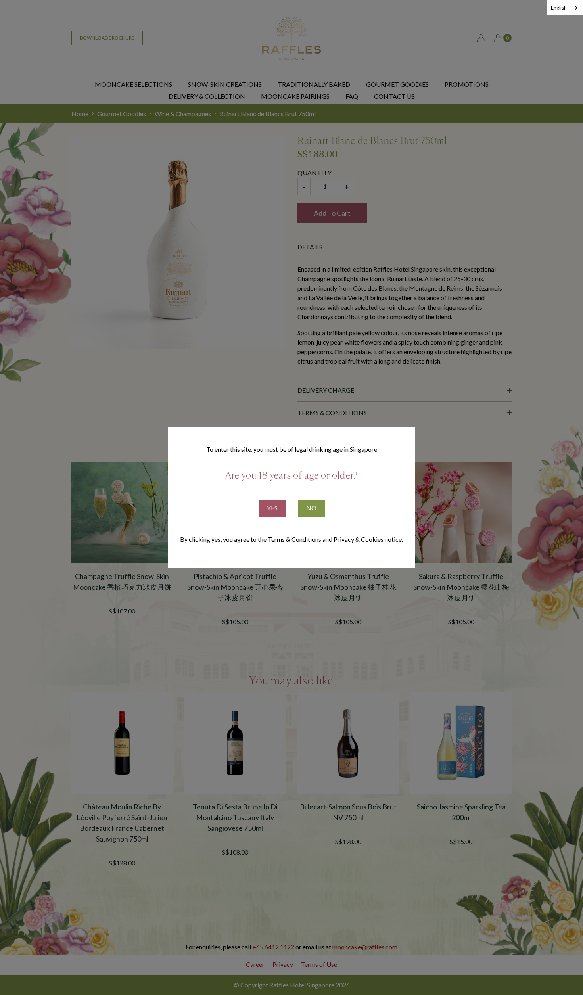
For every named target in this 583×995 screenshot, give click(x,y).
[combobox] (565, 7)
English (559, 7)
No (311, 508)
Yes (272, 508)
